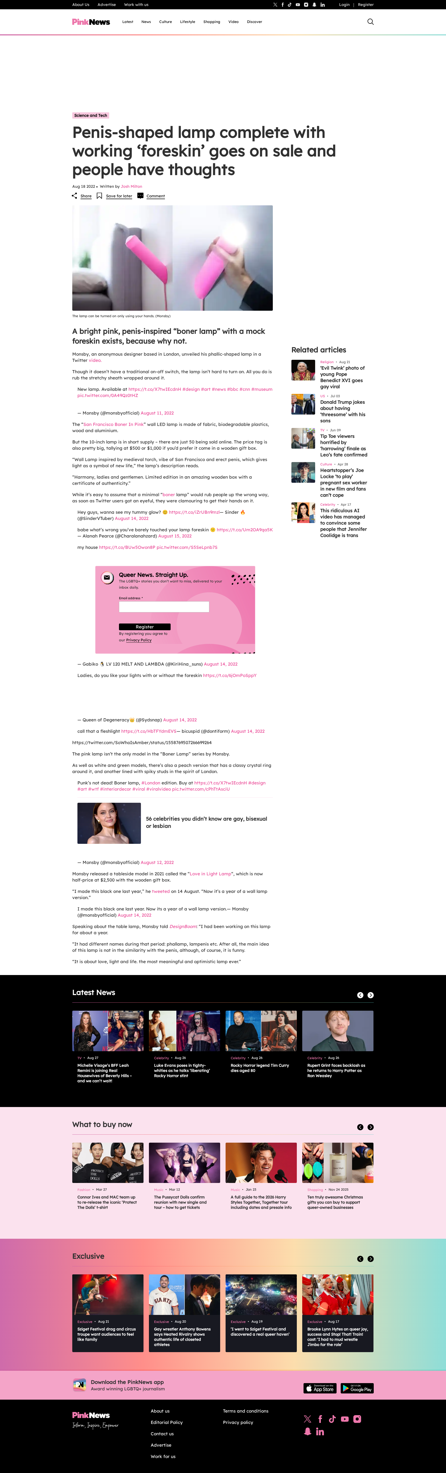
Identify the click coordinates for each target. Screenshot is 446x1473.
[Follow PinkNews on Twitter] (308, 1420)
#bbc (232, 389)
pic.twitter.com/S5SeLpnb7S (187, 547)
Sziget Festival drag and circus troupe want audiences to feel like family (106, 1334)
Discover (254, 21)
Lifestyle (187, 21)
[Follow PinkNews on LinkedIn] (322, 5)
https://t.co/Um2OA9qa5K (244, 529)
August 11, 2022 (157, 413)
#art (206, 389)
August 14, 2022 (131, 518)
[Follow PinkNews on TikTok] (332, 1420)
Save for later (119, 195)
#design (191, 389)
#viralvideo (158, 789)
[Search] (371, 22)
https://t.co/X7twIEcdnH (155, 389)
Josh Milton (131, 186)
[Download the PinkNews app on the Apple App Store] (320, 1388)
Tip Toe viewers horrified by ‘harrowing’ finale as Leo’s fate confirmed (343, 445)
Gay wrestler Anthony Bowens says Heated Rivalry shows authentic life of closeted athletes (182, 1337)
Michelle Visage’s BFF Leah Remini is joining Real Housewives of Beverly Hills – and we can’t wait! (104, 1073)
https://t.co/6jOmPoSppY (230, 675)
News (146, 21)
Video (233, 21)
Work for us (163, 1456)
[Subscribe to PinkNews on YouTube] (345, 1420)
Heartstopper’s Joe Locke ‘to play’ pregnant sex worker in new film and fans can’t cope (343, 482)
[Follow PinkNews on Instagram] (357, 1420)
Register (366, 4)
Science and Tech (90, 115)
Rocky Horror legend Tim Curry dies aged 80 (260, 1068)
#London (150, 782)
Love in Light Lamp (210, 873)
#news (219, 389)
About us (160, 1411)
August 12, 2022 (157, 862)
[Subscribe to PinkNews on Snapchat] (308, 1433)
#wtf (93, 789)
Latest (127, 21)
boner (169, 494)
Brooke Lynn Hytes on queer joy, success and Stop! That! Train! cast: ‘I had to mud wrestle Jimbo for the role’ (337, 1337)
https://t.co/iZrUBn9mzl (194, 512)
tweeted (161, 891)
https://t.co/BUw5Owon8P (127, 547)
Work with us (136, 4)
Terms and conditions (245, 1411)
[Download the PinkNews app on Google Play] (357, 1388)
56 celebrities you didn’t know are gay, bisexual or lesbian (206, 822)
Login (344, 4)
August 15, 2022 (175, 536)
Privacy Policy (139, 640)
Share (86, 195)
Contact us (162, 1433)
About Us (80, 4)
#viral (138, 789)
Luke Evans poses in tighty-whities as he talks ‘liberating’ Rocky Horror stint (182, 1070)
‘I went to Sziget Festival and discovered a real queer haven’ (260, 1332)
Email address (137, 598)
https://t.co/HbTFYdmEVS (149, 731)
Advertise (107, 4)
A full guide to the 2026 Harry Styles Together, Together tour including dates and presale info (261, 1202)
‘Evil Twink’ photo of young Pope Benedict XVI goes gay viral (342, 377)
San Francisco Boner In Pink (113, 424)
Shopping (211, 21)
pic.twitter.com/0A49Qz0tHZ (107, 395)
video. (95, 360)
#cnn (245, 389)
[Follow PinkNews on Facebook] (320, 1420)
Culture (165, 21)
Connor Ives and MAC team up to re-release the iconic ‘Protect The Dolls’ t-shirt (107, 1202)
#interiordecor (115, 789)
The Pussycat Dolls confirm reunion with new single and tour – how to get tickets (180, 1202)
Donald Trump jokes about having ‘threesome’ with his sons (342, 411)
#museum (262, 389)
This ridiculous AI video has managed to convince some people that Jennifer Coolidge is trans (343, 523)
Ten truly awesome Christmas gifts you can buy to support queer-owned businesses (335, 1202)
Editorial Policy (167, 1422)
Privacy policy (238, 1422)
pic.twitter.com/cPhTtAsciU (201, 789)
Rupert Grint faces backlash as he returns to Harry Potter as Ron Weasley (336, 1070)
